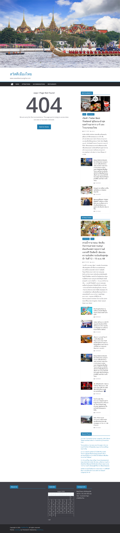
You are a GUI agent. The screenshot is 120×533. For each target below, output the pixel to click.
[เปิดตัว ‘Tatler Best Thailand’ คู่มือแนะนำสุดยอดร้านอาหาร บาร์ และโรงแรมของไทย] (95, 104)
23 (50, 511)
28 (68, 511)
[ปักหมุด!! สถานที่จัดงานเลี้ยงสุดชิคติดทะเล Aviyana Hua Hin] (86, 191)
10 (53, 504)
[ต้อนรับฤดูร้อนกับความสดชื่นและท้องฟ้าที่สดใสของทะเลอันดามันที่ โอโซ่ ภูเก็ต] (86, 313)
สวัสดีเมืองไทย (21, 74)
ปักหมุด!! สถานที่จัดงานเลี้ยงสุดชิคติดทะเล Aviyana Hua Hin (101, 190)
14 (68, 504)
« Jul (49, 519)
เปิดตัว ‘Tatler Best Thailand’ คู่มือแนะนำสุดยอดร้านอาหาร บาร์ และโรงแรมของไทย (93, 123)
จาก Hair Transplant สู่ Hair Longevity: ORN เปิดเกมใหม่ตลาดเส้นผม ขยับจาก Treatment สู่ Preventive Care (95, 440)
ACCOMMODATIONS (39, 84)
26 (61, 511)
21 (68, 508)
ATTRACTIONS (26, 84)
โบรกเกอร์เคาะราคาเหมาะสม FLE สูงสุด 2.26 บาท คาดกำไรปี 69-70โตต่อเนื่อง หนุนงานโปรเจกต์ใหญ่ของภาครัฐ (94, 447)
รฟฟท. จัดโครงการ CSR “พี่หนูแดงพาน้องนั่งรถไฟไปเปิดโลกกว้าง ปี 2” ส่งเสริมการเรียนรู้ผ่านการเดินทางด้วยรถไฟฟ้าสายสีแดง (101, 325)
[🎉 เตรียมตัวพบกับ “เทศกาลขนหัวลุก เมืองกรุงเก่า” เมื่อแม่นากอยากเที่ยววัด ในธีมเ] (86, 389)
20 (64, 508)
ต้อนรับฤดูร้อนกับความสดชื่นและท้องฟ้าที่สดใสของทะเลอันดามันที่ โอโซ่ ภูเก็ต (100, 311)
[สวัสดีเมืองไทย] (12, 84)
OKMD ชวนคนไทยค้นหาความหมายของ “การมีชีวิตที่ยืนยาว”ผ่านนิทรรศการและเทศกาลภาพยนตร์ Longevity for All (95, 470)
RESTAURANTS (52, 84)
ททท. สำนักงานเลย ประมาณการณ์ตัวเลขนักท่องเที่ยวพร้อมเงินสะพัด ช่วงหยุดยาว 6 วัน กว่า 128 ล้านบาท (101, 421)
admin (93, 131)
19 (61, 508)
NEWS (17, 84)
